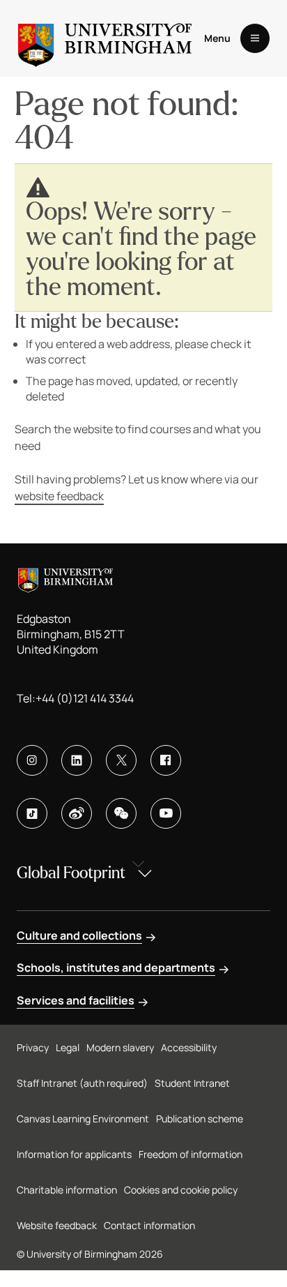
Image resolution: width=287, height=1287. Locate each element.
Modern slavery (120, 1047)
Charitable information (67, 1189)
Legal (67, 1047)
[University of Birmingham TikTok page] (32, 813)
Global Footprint (71, 873)
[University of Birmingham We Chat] (121, 813)
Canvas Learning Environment (83, 1118)
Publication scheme (199, 1118)
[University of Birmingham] (105, 38)
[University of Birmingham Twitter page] (121, 760)
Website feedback (57, 1225)
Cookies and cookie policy (181, 1189)
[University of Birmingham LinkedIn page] (76, 760)
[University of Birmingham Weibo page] (76, 813)
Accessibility (189, 1047)
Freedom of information (190, 1154)
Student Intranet (192, 1083)
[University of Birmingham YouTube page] (165, 813)
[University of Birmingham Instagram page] (32, 760)
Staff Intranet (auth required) (82, 1083)
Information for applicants (74, 1154)
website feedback (59, 496)
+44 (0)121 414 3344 (85, 698)
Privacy (33, 1047)
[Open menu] (255, 38)
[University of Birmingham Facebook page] (165, 760)
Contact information (149, 1225)
